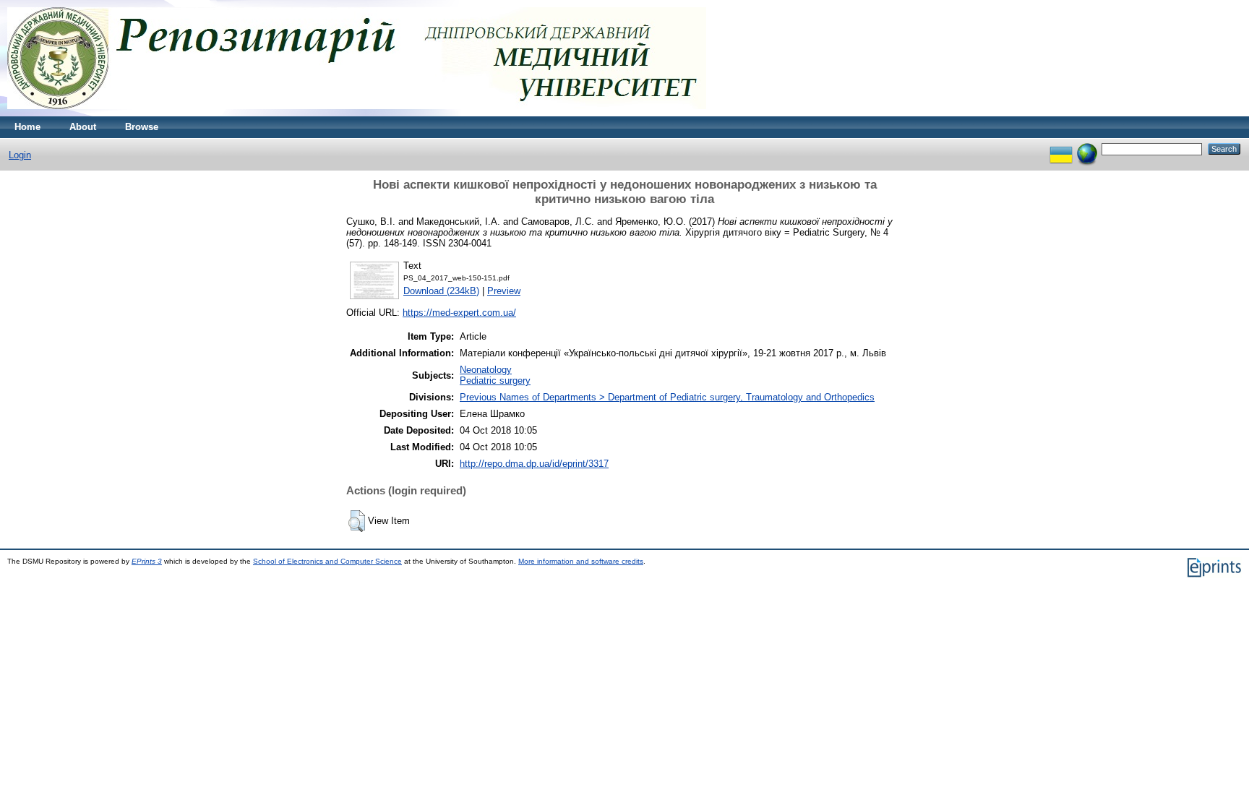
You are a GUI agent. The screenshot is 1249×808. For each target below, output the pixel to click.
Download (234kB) (441, 290)
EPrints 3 (147, 561)
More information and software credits (580, 561)
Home (27, 126)
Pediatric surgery (495, 380)
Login (20, 155)
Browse (141, 126)
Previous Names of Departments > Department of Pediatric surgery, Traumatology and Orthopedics (667, 397)
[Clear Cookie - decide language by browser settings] (1087, 148)
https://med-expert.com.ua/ (459, 312)
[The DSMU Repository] (356, 113)
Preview (503, 290)
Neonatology (486, 369)
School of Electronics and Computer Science (327, 561)
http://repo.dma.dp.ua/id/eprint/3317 (534, 463)
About (82, 126)
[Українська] (1061, 148)
